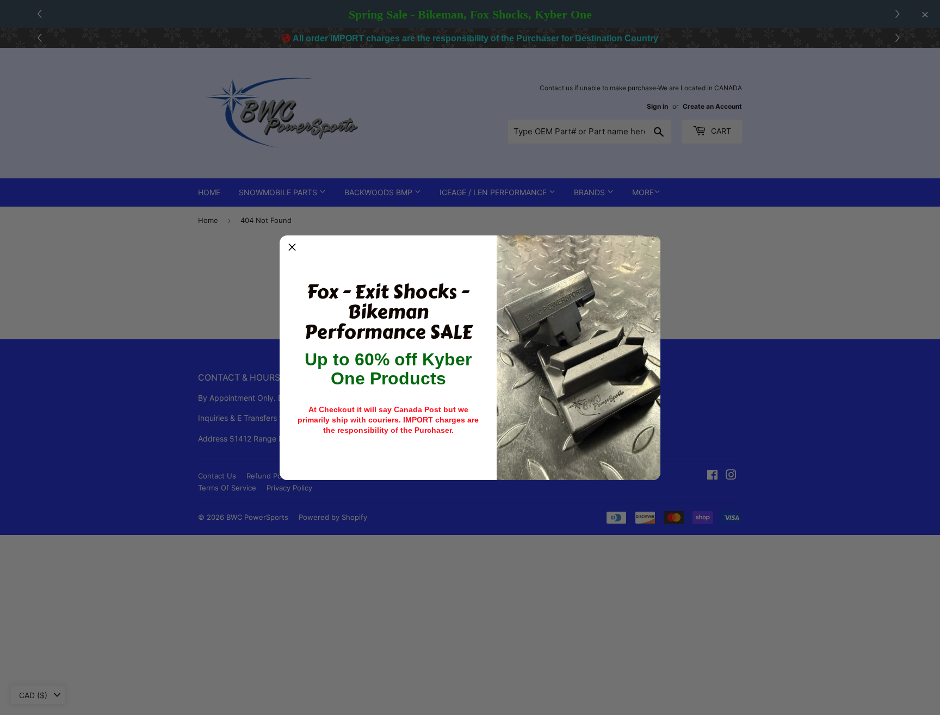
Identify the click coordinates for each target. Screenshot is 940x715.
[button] (292, 248)
